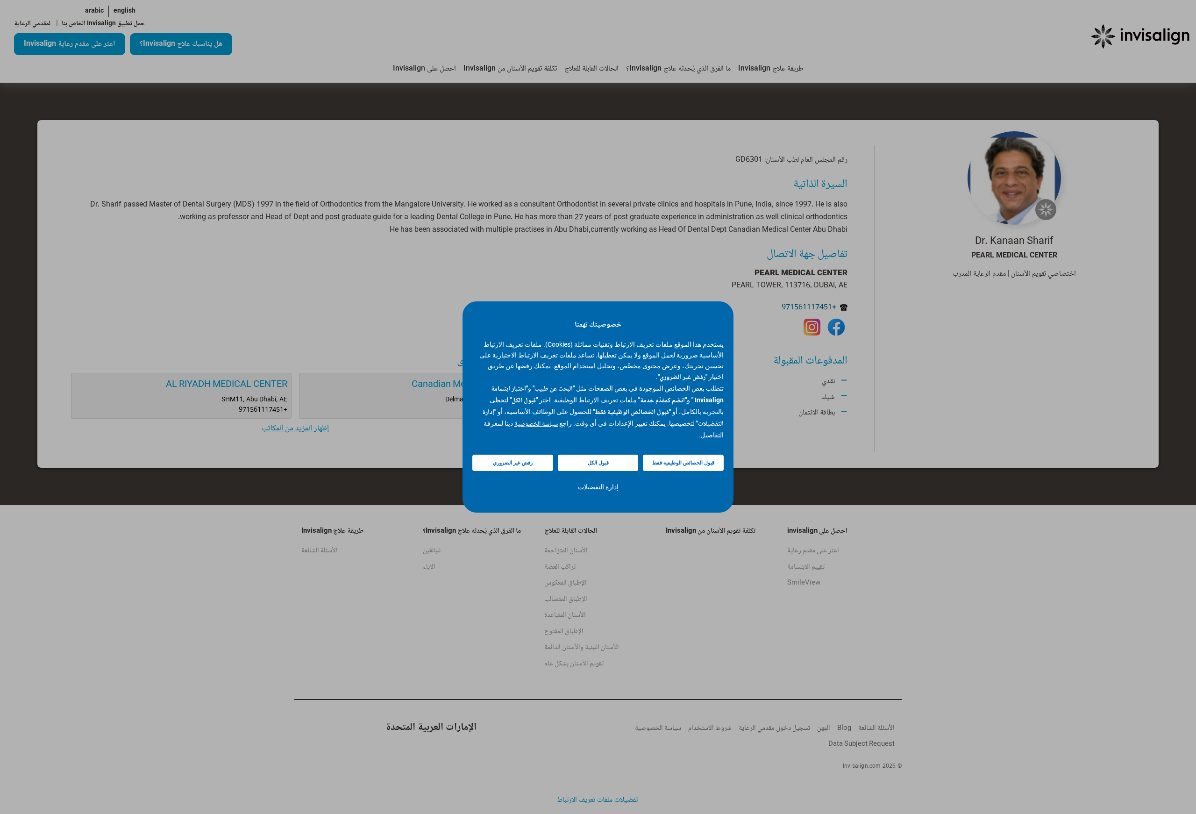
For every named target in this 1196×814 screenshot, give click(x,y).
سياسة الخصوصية (536, 424)
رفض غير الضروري (513, 463)
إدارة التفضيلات (598, 487)
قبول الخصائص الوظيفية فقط (683, 463)
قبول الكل (598, 463)
